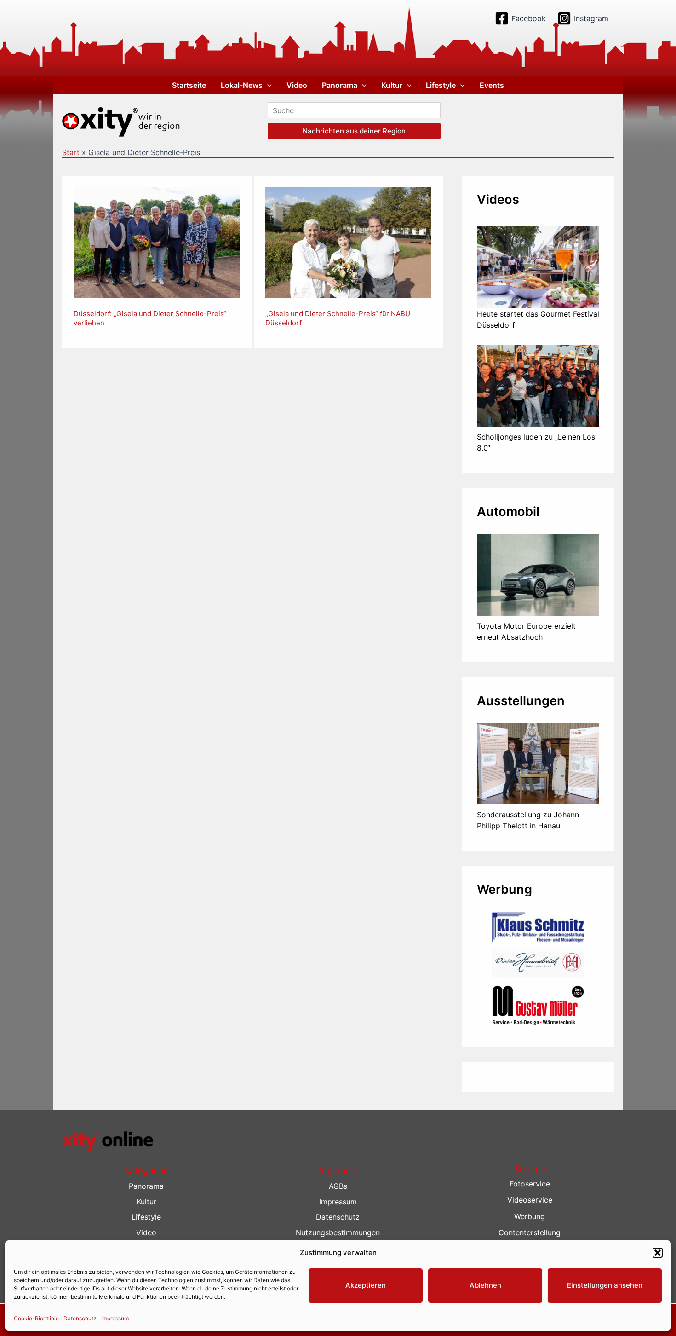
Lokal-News (242, 85)
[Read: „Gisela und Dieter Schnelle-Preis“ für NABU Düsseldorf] (348, 242)
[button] (657, 1252)
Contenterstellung (529, 1232)
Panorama (339, 85)
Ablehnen (485, 1285)
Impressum (115, 1318)
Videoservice (529, 1199)
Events (492, 85)
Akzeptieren (365, 1285)
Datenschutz (80, 1318)
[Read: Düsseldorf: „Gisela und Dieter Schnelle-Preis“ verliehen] (157, 242)
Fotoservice (530, 1183)
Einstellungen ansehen (604, 1285)
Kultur (391, 85)
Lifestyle (441, 85)
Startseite (189, 85)
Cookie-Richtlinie (36, 1318)
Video (296, 85)
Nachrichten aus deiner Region (354, 131)
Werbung (529, 1216)
